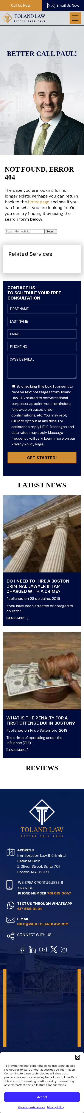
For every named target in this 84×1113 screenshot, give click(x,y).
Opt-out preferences (31, 1107)
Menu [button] (75, 18)
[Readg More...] (23, 618)
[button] (77, 1057)
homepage (38, 201)
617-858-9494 (29, 908)
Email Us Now (67, 5)
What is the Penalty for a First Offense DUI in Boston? (40, 720)
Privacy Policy (55, 1107)
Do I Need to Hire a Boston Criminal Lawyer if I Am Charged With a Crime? (37, 586)
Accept (42, 1097)
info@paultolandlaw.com (42, 924)
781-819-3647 (59, 893)
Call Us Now (21, 5)
